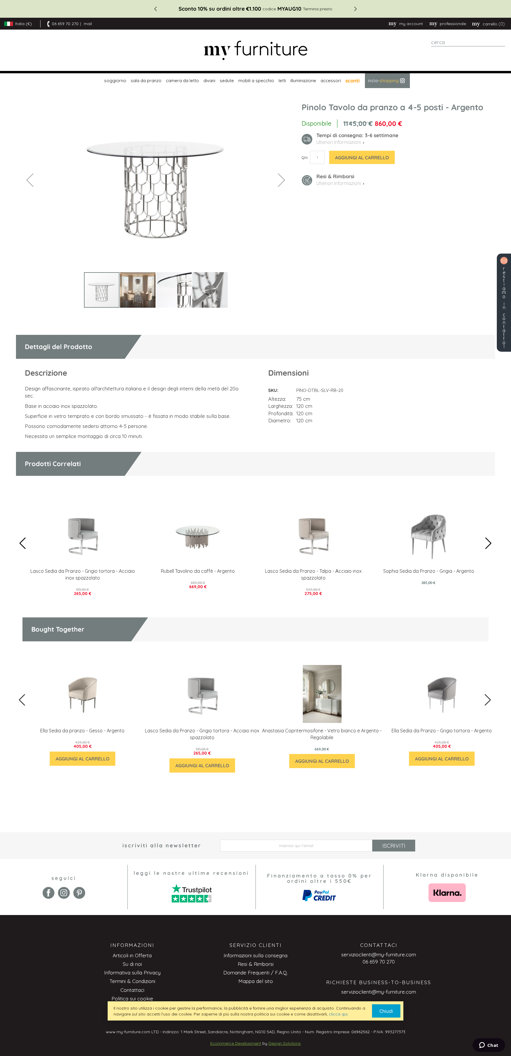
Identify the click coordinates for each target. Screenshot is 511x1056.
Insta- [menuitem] (383, 80)
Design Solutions (285, 1043)
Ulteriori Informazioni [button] (338, 142)
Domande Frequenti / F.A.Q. (255, 972)
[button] (30, 180)
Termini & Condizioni (132, 981)
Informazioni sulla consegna (255, 955)
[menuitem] (114, 80)
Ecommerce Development (235, 1043)
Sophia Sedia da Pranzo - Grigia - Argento (428, 571)
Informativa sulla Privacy (132, 972)
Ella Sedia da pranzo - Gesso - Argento (82, 731)
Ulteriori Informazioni (338, 183)
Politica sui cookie (132, 998)
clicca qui (338, 1014)
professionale (453, 23)
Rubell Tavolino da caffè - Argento (198, 571)
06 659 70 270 (65, 23)
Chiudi (386, 1011)
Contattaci (132, 990)
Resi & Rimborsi (256, 964)
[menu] (255, 80)
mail (88, 23)
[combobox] (468, 42)
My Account (411, 23)
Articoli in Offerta (132, 955)
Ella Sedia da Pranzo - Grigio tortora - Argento (442, 731)
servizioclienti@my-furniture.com (378, 954)
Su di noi (132, 964)
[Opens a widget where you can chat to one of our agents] (488, 1045)
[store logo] (255, 50)
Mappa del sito (255, 981)
